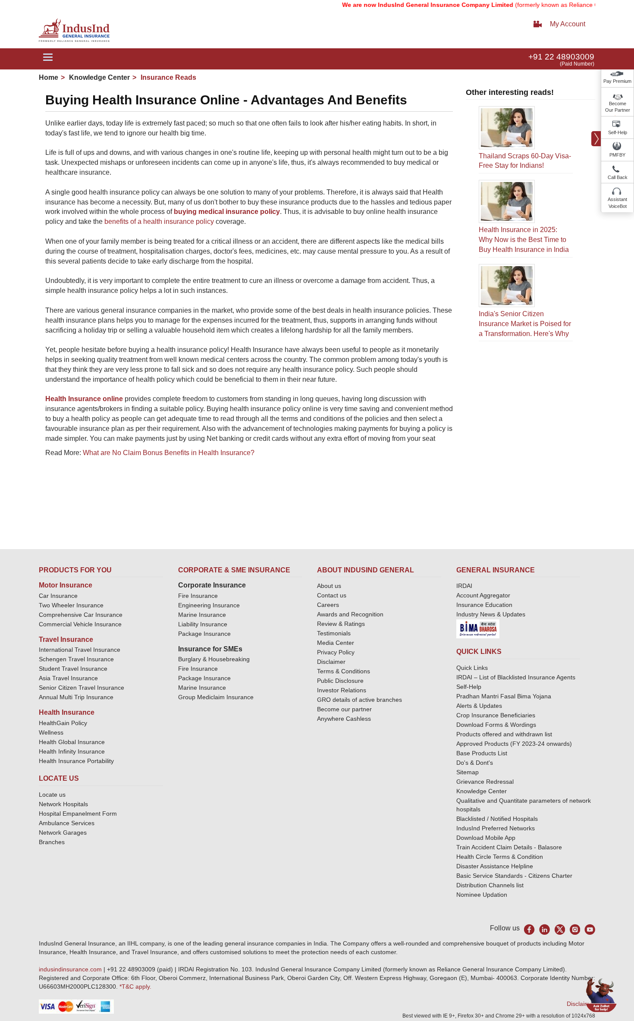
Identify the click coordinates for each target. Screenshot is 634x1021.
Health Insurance (66, 712)
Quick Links (472, 667)
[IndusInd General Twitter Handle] (559, 929)
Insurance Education (484, 604)
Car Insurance (58, 595)
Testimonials (334, 633)
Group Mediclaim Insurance (216, 697)
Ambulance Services (66, 823)
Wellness (51, 732)
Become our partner (344, 709)
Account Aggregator (483, 595)
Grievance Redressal (485, 781)
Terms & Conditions (343, 671)
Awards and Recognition (350, 614)
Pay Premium (617, 81)
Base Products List (481, 753)
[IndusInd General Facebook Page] (529, 929)
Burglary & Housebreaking (214, 659)
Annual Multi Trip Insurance (76, 697)
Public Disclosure (340, 680)
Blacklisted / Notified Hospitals (497, 818)
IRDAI (464, 585)
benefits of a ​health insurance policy (159, 221)
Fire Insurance (198, 595)
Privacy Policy (336, 652)
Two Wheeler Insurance (71, 605)
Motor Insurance (65, 585)
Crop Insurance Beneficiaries (495, 715)
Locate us (52, 794)
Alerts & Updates (479, 705)
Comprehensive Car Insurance (80, 614)
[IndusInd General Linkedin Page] (544, 929)
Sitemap (467, 772)
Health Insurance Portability (76, 760)
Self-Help (617, 132)
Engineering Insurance (209, 605)
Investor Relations (341, 690)
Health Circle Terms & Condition (499, 856)
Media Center (335, 642)
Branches (52, 842)
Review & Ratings (341, 623)
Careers (328, 604)
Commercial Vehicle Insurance (80, 624)
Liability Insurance (202, 624)
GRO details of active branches (359, 699)
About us (329, 585)
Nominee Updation (481, 894)
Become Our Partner (617, 107)
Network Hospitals (63, 804)
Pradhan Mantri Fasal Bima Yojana (503, 696)
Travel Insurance (66, 639)
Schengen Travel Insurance (76, 659)
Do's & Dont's (474, 762)
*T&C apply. (135, 986)
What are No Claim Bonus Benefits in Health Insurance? (168, 452)
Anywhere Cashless (344, 718)
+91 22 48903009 (561, 56)
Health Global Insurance (73, 741)
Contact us (331, 595)
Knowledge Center (98, 77)
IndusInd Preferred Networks (495, 828)
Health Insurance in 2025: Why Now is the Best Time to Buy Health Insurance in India (524, 239)
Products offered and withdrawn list (504, 734)
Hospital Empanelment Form (78, 813)
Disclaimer (331, 661)
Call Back (618, 177)
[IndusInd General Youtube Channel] (589, 929)
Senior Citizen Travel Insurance (81, 687)
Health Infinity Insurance (73, 751)
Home (48, 77)
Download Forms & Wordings (496, 724)
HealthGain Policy (63, 722)
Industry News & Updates (490, 614)
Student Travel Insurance (73, 668)
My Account (567, 24)
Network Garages (63, 832)
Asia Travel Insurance (68, 678)
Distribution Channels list (490, 885)
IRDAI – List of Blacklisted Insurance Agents (515, 677)
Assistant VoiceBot (617, 203)
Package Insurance (204, 633)
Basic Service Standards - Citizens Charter (514, 875)
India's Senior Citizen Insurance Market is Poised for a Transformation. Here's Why (525, 323)
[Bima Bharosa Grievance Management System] (477, 628)
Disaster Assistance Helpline (494, 866)
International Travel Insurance (79, 649)
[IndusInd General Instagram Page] (574, 929)
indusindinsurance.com (71, 969)
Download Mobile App (485, 837)
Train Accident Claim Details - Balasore (509, 847)
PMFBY (617, 154)
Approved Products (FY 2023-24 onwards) (514, 743)
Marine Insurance (202, 614)
